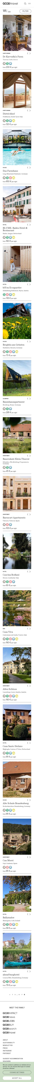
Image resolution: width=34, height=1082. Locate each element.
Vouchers (7, 1061)
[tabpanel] (17, 33)
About (5, 1040)
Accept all (17, 1078)
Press (5, 1048)
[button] (29, 3)
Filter (25, 11)
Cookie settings (17, 1072)
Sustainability (9, 1042)
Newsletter (7, 1045)
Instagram (7, 1050)
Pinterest (7, 1053)
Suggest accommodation (13, 1058)
